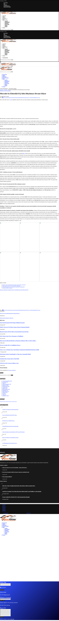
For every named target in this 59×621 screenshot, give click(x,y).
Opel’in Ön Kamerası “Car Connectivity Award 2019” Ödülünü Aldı (13, 286)
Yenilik (6, 21)
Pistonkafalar (5, 513)
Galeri (6, 25)
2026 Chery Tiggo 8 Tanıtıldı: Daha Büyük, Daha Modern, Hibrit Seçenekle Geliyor (18, 485)
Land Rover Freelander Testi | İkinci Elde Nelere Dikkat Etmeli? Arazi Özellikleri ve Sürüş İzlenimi (21, 491)
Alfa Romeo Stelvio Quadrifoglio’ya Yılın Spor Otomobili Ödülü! (15, 354)
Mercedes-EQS (25, 289)
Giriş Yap (8, 605)
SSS (4, 3)
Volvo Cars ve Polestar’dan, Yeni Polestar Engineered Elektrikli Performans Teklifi (19, 349)
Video (6, 26)
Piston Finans (4, 18)
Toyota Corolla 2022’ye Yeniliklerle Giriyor (10, 345)
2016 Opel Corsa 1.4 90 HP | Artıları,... (8, 420)
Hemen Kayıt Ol (7, 594)
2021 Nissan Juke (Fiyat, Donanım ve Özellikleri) (11, 336)
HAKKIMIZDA (7, 5)
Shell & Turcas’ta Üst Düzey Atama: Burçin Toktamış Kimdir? (15, 327)
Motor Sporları (6, 389)
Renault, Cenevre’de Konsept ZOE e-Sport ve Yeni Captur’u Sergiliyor (14, 284)
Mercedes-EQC (20, 289)
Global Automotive (6, 384)
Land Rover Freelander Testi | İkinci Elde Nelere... (10, 409)
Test (4, 393)
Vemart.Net (28, 513)
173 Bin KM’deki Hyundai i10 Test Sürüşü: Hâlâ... (10, 426)
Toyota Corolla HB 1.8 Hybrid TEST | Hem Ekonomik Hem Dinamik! (16, 497)
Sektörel (3, 17)
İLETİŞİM (6, 2)
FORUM (5, 4)
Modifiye (7, 23)
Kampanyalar (5, 386)
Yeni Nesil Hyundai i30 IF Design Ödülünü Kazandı (12, 322)
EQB (11, 99)
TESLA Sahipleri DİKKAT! (7, 476)
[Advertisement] (20, 109)
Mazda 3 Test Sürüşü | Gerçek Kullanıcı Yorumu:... (10, 437)
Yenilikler (5, 395)
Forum (3, 27)
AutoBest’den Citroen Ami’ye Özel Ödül (9, 358)
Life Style (5, 387)
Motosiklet (7, 22)
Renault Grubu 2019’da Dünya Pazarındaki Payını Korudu (14, 331)
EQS (23, 153)
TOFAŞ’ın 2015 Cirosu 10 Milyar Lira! (9, 363)
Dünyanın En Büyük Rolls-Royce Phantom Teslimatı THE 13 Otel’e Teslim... (18, 340)
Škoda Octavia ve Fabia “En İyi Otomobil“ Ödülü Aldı (11, 285)
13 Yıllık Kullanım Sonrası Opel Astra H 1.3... (9, 443)
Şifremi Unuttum (3, 592)
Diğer (3, 19)
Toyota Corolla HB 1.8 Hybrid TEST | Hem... (9, 415)
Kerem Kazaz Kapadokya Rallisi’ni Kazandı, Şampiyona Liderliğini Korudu (15, 472)
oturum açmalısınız (12, 370)
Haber (3, 16)
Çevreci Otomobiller (7, 381)
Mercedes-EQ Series (13, 289)
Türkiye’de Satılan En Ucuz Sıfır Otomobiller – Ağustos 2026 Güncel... (14, 467)
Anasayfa (4, 15)
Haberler (5, 89)
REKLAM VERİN (7, 6)
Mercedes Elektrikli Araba (5, 289)
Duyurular (7, 24)
